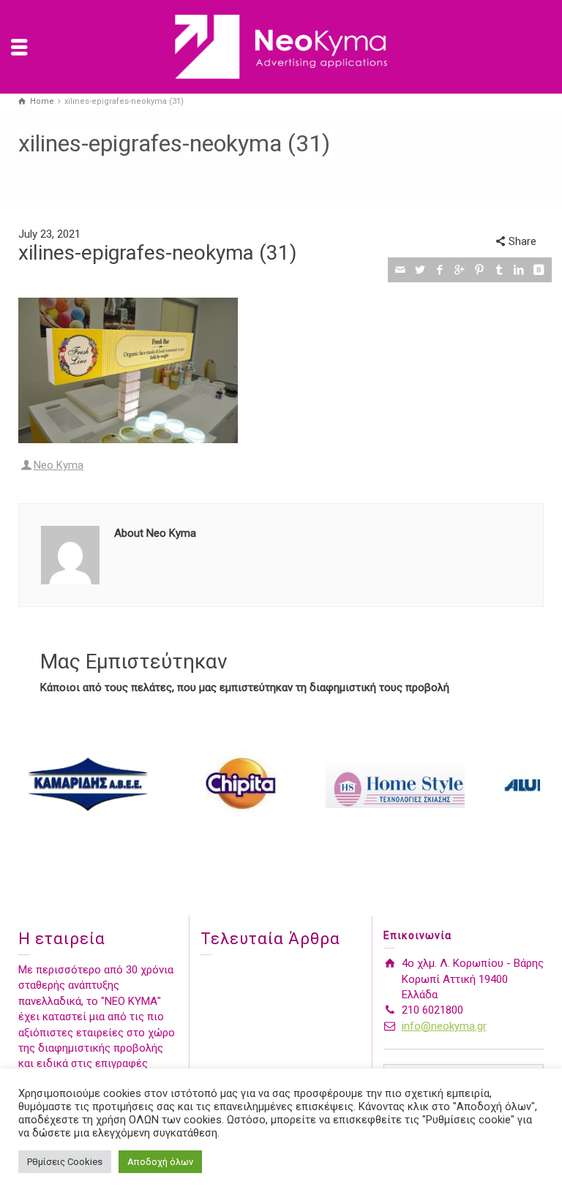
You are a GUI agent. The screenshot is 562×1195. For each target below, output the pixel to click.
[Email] (400, 269)
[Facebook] (440, 269)
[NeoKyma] (281, 46)
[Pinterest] (479, 269)
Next (524, 784)
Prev (37, 784)
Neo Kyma (58, 465)
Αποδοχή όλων (160, 1161)
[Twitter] (420, 269)
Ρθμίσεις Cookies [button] (64, 1161)
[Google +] (460, 269)
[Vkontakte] (539, 269)
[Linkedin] (519, 269)
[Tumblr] (499, 269)
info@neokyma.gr (444, 1026)
